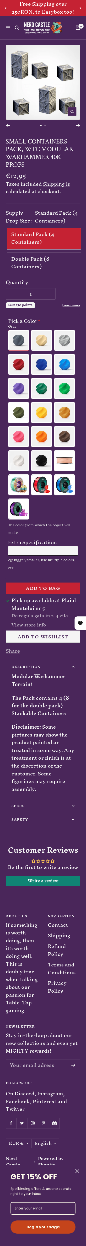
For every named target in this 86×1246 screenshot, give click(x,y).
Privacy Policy (57, 987)
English (43, 1143)
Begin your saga (43, 1227)
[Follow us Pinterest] (43, 1123)
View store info (28, 625)
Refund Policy (57, 950)
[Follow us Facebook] (11, 1123)
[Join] (73, 1065)
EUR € (16, 1143)
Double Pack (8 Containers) (30, 263)
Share (13, 651)
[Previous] (8, 125)
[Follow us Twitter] (21, 1123)
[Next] (78, 125)
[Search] (17, 28)
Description (25, 667)
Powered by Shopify (51, 1162)
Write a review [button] (43, 881)
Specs (18, 806)
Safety (19, 819)
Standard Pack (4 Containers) (32, 238)
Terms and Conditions (62, 968)
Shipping (59, 936)
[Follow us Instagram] (32, 1123)
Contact (58, 925)
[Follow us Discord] (54, 1123)
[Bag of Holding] (77, 28)
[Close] (77, 1171)
